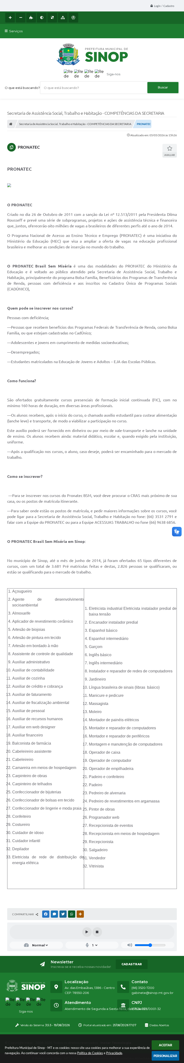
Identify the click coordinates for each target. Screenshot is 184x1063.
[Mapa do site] (63, 17)
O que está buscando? (22, 88)
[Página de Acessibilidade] (73, 17)
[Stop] (97, 932)
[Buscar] (162, 87)
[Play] (87, 932)
